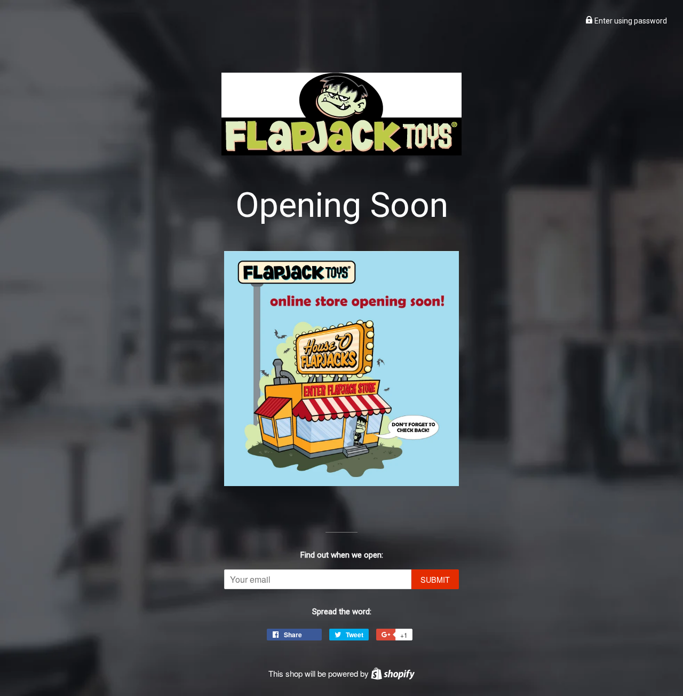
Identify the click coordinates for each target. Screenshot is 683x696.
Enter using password (630, 21)
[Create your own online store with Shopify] (393, 673)
